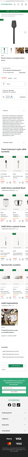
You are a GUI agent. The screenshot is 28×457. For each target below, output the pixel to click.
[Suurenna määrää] (7, 365)
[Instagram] (14, 405)
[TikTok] (18, 405)
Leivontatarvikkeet (12, 14)
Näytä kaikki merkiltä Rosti (8, 190)
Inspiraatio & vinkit (6, 305)
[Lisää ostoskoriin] (10, 183)
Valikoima (5, 419)
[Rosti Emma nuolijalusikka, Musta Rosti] (14, 32)
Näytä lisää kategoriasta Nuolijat (10, 351)
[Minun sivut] (14, 4)
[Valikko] (26, 4)
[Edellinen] (2, 32)
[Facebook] (9, 405)
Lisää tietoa (22, 97)
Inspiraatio (5, 425)
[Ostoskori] (22, 4)
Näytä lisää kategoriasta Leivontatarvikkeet (13, 357)
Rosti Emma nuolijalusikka (8, 16)
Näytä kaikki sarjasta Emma (8, 228)
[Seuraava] (25, 32)
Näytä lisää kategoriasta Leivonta (10, 354)
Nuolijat (21, 14)
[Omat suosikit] (18, 4)
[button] (4, 63)
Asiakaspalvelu (7, 413)
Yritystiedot (6, 431)
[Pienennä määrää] (2, 365)
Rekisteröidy (22, 72)
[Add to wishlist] (7, 183)
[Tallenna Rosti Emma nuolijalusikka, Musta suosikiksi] (25, 365)
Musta (3, 369)
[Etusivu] (6, 4)
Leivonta (3, 14)
